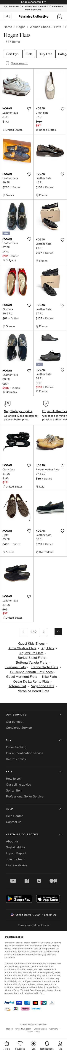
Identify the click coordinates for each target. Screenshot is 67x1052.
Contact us (13, 822)
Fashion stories (16, 865)
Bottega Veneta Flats (31, 662)
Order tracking (16, 747)
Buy (9, 740)
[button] (59, 16)
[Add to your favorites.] (29, 109)
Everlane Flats (15, 667)
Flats (57, 27)
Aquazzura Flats (31, 653)
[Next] (43, 631)
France (9, 1028)
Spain (30, 1031)
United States (40, 1028)
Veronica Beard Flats (33, 691)
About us (12, 841)
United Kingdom (23, 1028)
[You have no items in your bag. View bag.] (59, 16)
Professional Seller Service (24, 796)
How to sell (13, 778)
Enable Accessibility (33, 2)
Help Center (14, 816)
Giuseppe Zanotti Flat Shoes (31, 672)
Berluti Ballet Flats (31, 657)
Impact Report (16, 853)
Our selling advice (18, 784)
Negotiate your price (18, 411)
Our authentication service (24, 753)
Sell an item (14, 790)
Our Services (16, 714)
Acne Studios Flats (22, 648)
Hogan (20, 27)
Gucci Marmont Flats (21, 676)
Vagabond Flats (42, 686)
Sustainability (15, 847)
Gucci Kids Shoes (31, 643)
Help (9, 809)
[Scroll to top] (58, 631)
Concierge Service (19, 727)
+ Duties (15, 187)
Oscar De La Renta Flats (31, 681)
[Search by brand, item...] (8, 16)
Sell (9, 771)
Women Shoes (40, 27)
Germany (53, 1028)
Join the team (15, 859)
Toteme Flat (17, 686)
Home (8, 27)
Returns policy (16, 759)
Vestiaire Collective (22, 834)
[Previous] (23, 631)
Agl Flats (47, 648)
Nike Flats (49, 676)
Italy (38, 1031)
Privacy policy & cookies (32, 925)
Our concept (14, 721)
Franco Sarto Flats (44, 667)
